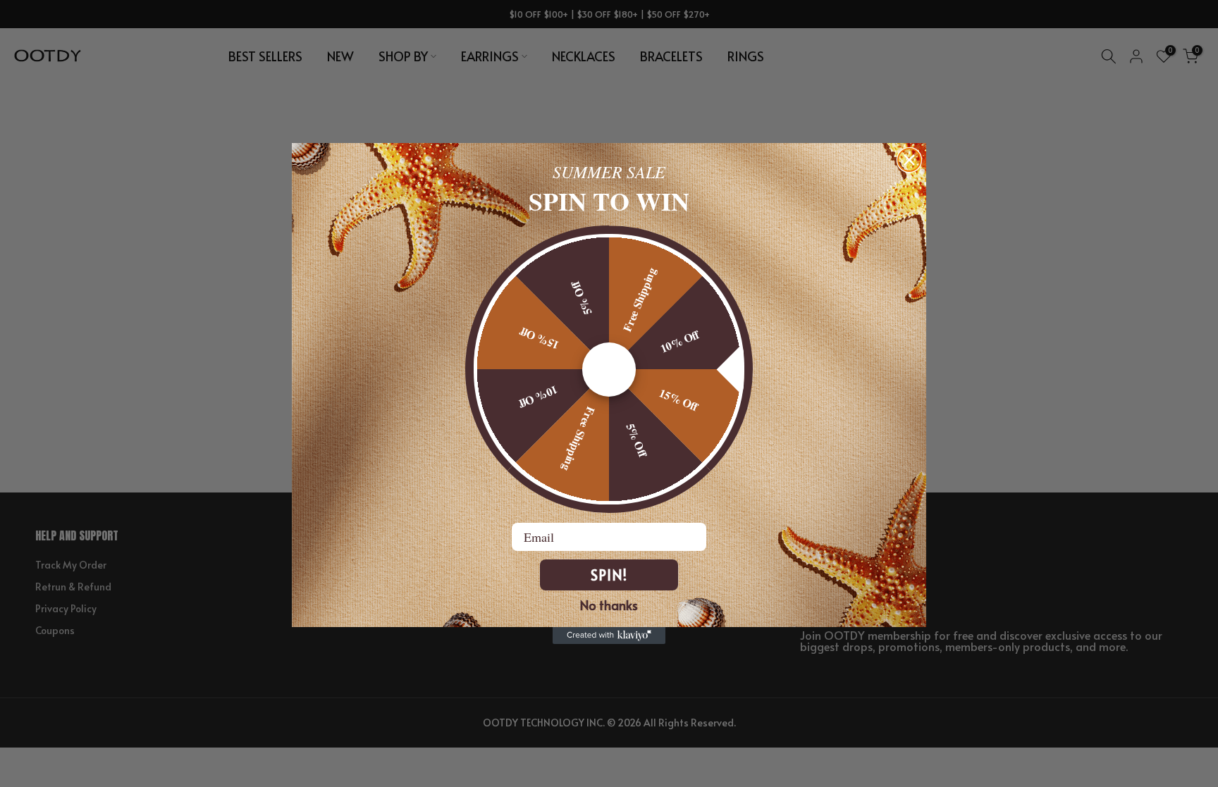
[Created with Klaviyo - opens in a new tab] (609, 635)
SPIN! (609, 575)
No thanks (609, 604)
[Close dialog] (909, 160)
